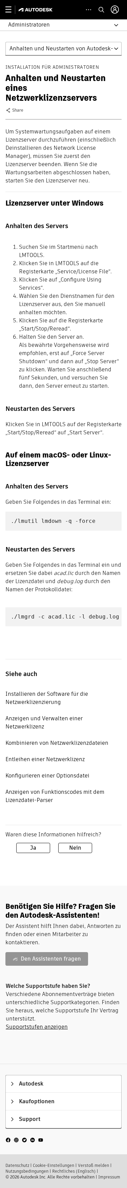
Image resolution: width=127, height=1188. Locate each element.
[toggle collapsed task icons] (88, 10)
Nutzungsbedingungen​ (26, 1171)
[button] (59, 25)
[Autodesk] (36, 9)
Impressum (109, 1177)
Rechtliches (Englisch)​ (74, 1171)
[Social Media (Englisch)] (24, 1139)
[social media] (24, 1139)
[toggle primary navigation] (12, 9)
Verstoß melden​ (93, 1165)
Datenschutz (17, 1165)
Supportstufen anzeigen (37, 1027)
